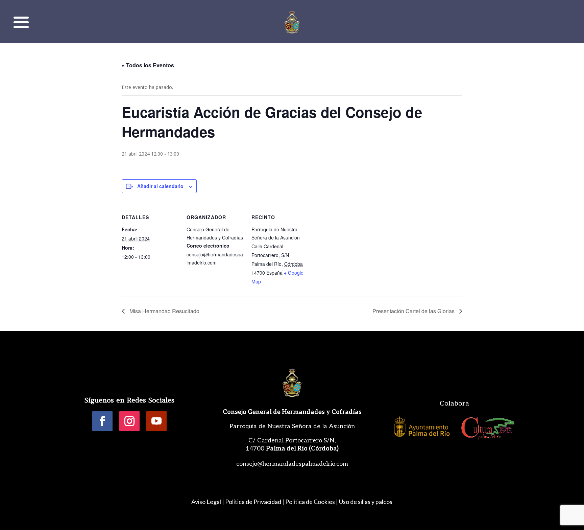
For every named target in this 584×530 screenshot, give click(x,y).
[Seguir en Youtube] (156, 421)
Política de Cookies (310, 501)
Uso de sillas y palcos (365, 501)
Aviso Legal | (207, 501)
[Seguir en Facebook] (102, 421)
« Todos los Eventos (148, 65)
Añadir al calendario (160, 186)
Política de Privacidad (253, 501)
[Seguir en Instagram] (129, 421)
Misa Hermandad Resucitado (163, 311)
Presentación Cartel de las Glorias (414, 311)
